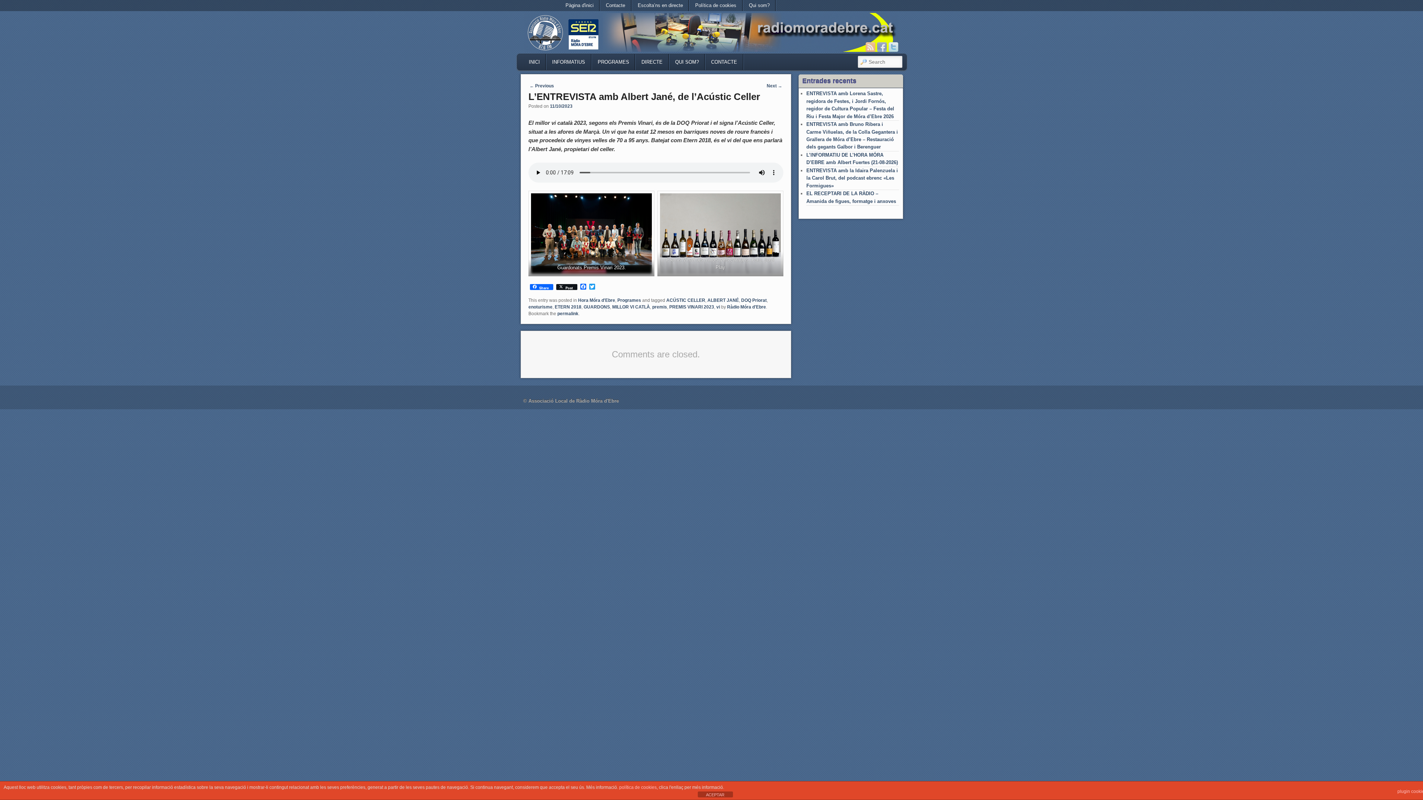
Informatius (568, 62)
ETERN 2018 (568, 307)
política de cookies (638, 787)
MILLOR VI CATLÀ (631, 307)
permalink (567, 313)
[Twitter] (893, 47)
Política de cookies (715, 5)
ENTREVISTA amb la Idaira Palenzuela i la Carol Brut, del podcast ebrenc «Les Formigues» (852, 178)
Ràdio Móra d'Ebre (746, 307)
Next (774, 86)
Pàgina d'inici (579, 5)
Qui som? (759, 5)
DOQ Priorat (754, 300)
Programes (613, 62)
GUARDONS (597, 307)
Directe (652, 62)
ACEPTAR (715, 795)
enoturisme (540, 307)
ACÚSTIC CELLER (685, 300)
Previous (542, 86)
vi (718, 307)
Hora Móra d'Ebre (596, 300)
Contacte (615, 5)
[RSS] (870, 47)
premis (659, 307)
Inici (534, 62)
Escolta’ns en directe (660, 5)
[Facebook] (882, 47)
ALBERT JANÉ (723, 300)
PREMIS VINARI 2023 (691, 307)
